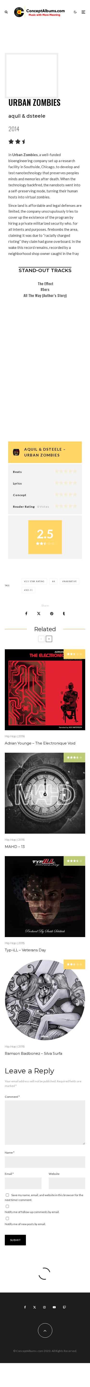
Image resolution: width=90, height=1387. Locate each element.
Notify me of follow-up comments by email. (32, 1212)
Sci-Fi (29, 590)
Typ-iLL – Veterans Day (25, 950)
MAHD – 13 (15, 847)
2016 (21, 736)
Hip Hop (10, 736)
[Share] (26, 613)
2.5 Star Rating (35, 581)
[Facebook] (25, 1307)
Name (9, 1152)
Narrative (70, 581)
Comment (12, 1096)
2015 (21, 839)
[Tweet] (39, 613)
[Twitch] (64, 1307)
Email (9, 1174)
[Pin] (51, 613)
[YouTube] (54, 1307)
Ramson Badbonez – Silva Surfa (33, 1053)
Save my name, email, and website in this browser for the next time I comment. (44, 1197)
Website (54, 1174)
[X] (35, 1307)
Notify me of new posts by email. (25, 1224)
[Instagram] (44, 1307)
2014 (13, 128)
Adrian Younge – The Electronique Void (40, 743)
